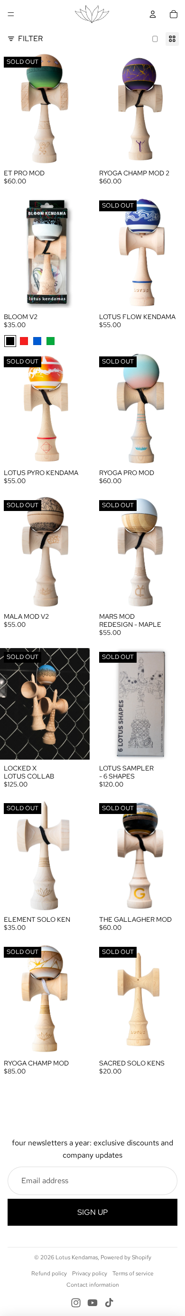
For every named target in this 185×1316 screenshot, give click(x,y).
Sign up (92, 1212)
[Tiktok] (109, 1302)
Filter (30, 38)
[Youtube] (92, 1302)
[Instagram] (76, 1302)
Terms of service (133, 1273)
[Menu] (11, 14)
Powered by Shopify (126, 1257)
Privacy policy (89, 1273)
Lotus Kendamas (77, 1257)
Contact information (92, 1285)
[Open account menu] (152, 14)
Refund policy (49, 1273)
